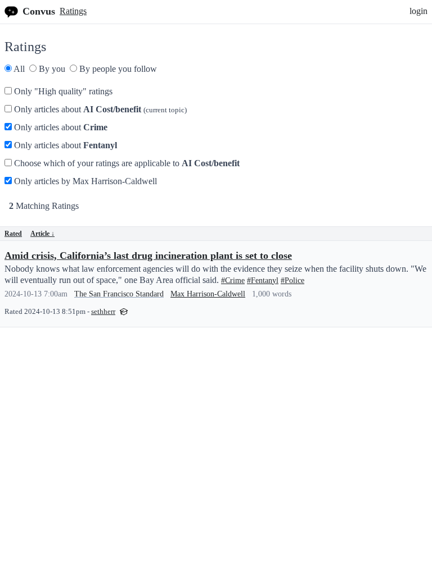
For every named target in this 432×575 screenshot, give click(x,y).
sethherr (103, 312)
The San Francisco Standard (119, 294)
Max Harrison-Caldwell (207, 294)
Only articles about (99, 109)
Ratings (73, 11)
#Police (292, 280)
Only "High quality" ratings (62, 91)
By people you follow (117, 69)
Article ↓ (42, 234)
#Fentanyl (262, 280)
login (419, 11)
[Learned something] (123, 311)
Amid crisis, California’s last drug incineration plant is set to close (148, 255)
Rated (13, 234)
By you (51, 69)
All (18, 69)
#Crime (233, 280)
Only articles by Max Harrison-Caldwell (84, 181)
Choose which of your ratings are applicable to (126, 163)
